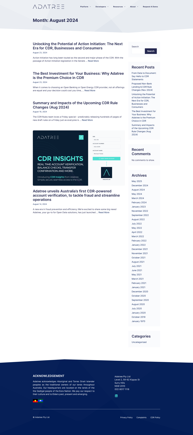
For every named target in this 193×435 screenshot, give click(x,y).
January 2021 (138, 287)
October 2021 (138, 257)
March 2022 (138, 236)
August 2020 (138, 304)
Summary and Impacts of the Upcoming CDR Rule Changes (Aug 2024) (75, 105)
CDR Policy (155, 417)
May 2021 (137, 274)
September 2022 (140, 215)
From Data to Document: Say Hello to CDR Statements (144, 76)
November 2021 (140, 253)
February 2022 (139, 240)
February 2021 (139, 283)
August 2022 (138, 219)
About (133, 7)
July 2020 (137, 308)
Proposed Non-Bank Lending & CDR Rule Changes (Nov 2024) (142, 86)
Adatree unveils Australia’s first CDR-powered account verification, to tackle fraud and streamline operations (76, 195)
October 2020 (139, 296)
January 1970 (138, 321)
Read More (93, 61)
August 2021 (138, 262)
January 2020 (139, 313)
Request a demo (150, 7)
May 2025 (137, 181)
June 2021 (137, 270)
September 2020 (140, 300)
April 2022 (137, 232)
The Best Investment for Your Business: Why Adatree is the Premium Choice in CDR (78, 75)
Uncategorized (139, 342)
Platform (84, 7)
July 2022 (137, 223)
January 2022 (139, 245)
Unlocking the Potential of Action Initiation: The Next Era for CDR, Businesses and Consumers (78, 46)
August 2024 (138, 189)
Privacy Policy (126, 417)
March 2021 (138, 279)
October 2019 (138, 317)
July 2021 (136, 266)
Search (135, 46)
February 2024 (139, 202)
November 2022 (140, 211)
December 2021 (140, 249)
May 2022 (137, 228)
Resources (118, 7)
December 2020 (140, 291)
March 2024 (138, 198)
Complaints (141, 417)
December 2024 (140, 185)
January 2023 (139, 206)
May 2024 (137, 194)
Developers (101, 7)
